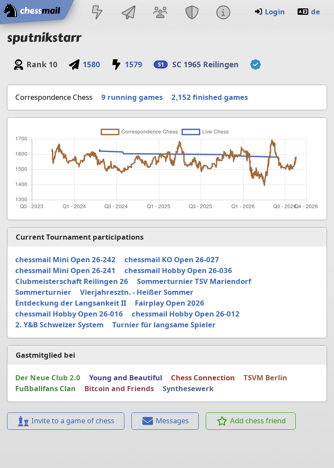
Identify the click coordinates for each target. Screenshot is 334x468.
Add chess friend (258, 420)
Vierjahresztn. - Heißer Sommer (137, 292)
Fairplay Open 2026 (169, 303)
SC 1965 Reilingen (205, 64)
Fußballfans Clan (45, 388)
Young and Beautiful (125, 377)
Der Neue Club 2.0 (47, 377)
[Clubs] (191, 13)
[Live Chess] (97, 13)
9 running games (132, 97)
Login (275, 11)
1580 (91, 64)
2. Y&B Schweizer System (59, 325)
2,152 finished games (209, 97)
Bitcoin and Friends (119, 388)
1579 (133, 64)
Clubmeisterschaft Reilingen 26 (71, 281)
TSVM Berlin (265, 377)
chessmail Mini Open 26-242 (65, 259)
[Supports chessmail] (255, 64)
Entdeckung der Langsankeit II (70, 303)
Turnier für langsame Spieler (164, 325)
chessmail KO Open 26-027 (171, 259)
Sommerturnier (43, 292)
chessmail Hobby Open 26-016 (69, 314)
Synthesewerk (188, 388)
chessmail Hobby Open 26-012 (186, 314)
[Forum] (160, 13)
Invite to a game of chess (72, 420)
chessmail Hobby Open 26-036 (178, 270)
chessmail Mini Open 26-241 (65, 270)
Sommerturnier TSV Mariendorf (194, 281)
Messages (172, 420)
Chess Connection (203, 377)
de (315, 11)
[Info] (223, 13)
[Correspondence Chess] (128, 13)
